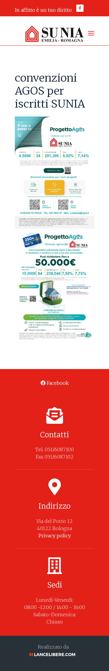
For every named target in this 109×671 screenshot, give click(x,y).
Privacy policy (54, 536)
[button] (91, 33)
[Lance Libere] (54, 654)
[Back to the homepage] (54, 33)
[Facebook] (80, 8)
